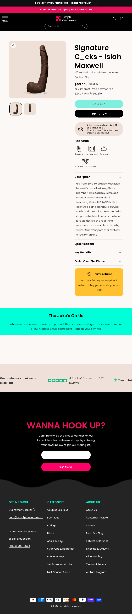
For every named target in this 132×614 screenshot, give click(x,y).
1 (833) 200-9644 (19, 546)
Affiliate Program (96, 572)
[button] (10, 18)
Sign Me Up (66, 467)
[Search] (83, 26)
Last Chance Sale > (58, 572)
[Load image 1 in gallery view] (15, 109)
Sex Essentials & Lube (60, 564)
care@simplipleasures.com (26, 517)
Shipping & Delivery (97, 548)
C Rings (51, 525)
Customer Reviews (97, 517)
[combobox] (66, 26)
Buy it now (99, 113)
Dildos (50, 533)
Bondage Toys (55, 556)
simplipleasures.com (70, 606)
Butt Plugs (53, 517)
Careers (91, 525)
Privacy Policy (94, 556)
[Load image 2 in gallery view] (30, 109)
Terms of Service (96, 564)
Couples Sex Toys (57, 510)
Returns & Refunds (97, 541)
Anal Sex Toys (55, 541)
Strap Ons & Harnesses (61, 548)
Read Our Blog (94, 533)
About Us (91, 510)
